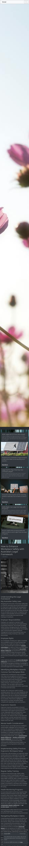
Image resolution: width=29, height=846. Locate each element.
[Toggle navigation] (26, 2)
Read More (5, 465)
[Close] (26, 833)
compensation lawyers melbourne (10, 805)
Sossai (4, 2)
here (21, 842)
